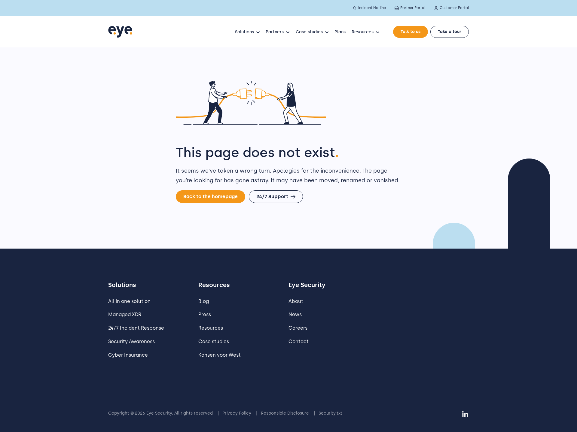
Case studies (213, 341)
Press (204, 314)
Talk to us (410, 31)
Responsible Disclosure (285, 413)
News (295, 314)
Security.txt (330, 413)
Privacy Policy (236, 413)
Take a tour (449, 31)
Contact (298, 341)
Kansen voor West (219, 355)
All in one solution (129, 301)
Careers (297, 328)
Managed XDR (124, 314)
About (295, 301)
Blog (203, 301)
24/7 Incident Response (136, 328)
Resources (210, 328)
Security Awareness (131, 341)
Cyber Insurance (128, 355)
